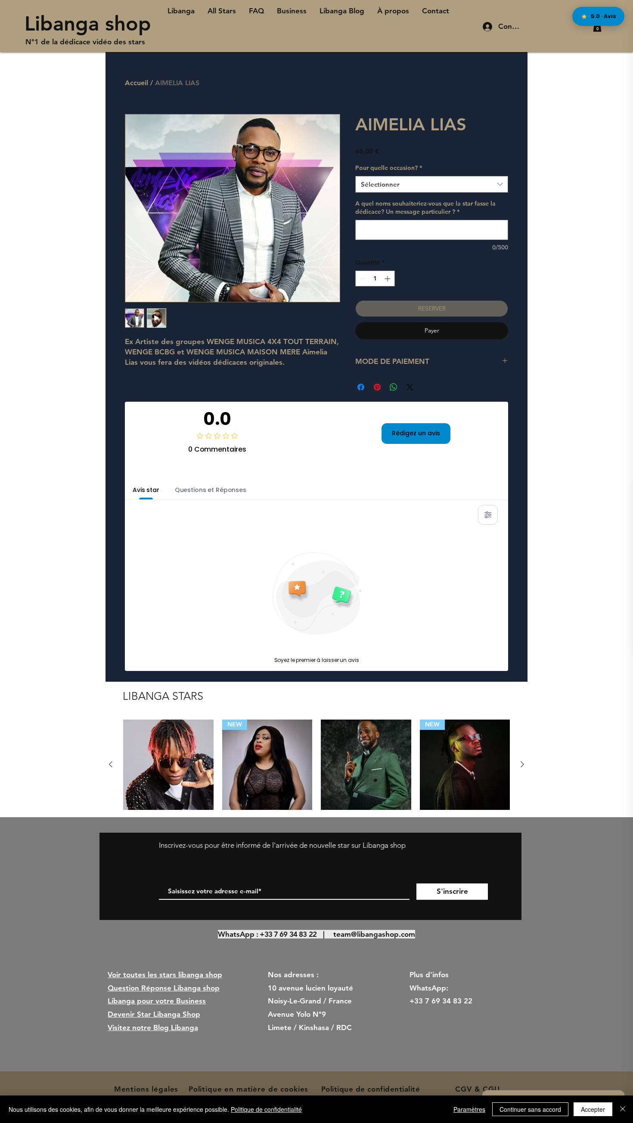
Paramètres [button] (469, 1109)
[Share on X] (410, 387)
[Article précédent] (111, 764)
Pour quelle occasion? (388, 168)
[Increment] (388, 278)
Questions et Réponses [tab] (210, 490)
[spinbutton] (375, 278)
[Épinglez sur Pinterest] (377, 387)
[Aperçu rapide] (168, 765)
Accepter (593, 1109)
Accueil (136, 83)
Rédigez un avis (416, 433)
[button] (597, 27)
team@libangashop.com (374, 934)
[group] (317, 764)
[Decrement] (362, 278)
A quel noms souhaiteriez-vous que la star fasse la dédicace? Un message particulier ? (425, 208)
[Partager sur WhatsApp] (393, 387)
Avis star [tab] (146, 490)
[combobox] (431, 184)
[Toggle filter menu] (488, 515)
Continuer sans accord (530, 1109)
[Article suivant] (522, 764)
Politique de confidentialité (266, 1109)
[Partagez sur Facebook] (361, 387)
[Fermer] (622, 1109)
